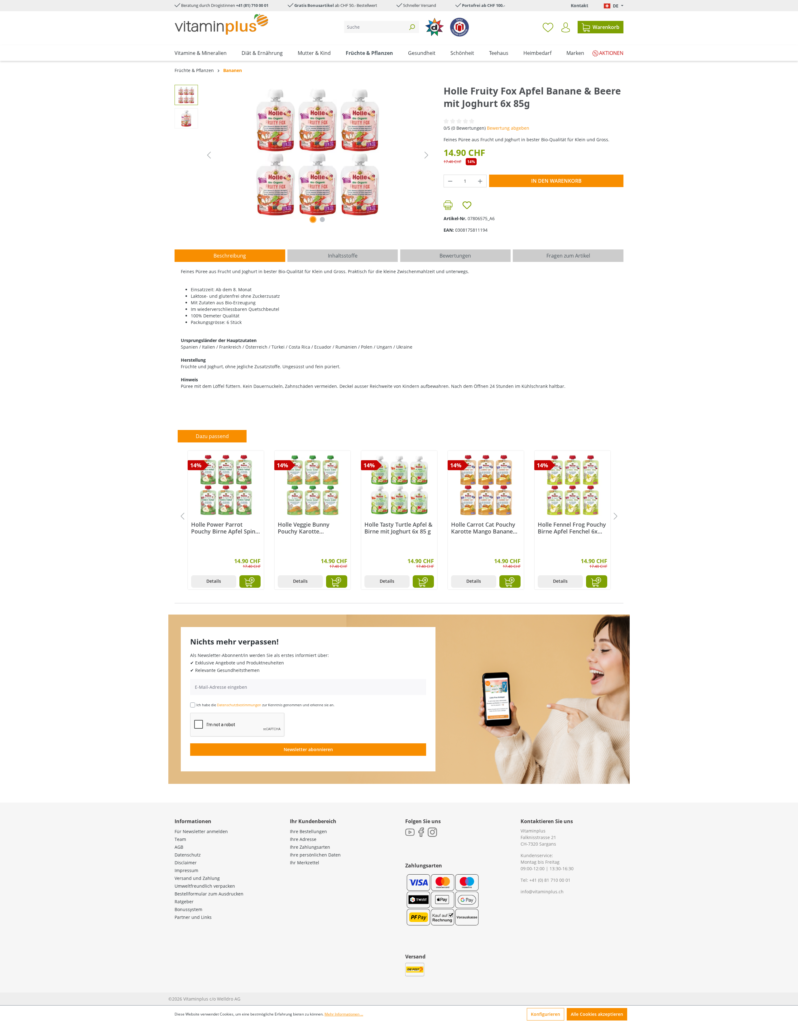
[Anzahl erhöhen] (480, 181)
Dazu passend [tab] (212, 436)
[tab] (230, 255)
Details (213, 581)
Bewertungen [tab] (455, 255)
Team (180, 839)
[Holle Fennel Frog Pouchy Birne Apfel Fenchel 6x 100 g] (572, 485)
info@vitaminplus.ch (542, 892)
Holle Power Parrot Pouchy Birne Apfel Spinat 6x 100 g (226, 528)
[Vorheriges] (209, 155)
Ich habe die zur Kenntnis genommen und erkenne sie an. (265, 704)
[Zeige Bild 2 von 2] (322, 219)
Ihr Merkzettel (304, 863)
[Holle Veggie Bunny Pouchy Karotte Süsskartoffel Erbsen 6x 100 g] (312, 485)
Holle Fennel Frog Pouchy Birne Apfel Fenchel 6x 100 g (572, 528)
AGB (179, 847)
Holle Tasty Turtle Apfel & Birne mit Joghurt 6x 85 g (398, 528)
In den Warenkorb (556, 180)
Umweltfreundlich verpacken (205, 886)
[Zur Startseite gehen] (221, 24)
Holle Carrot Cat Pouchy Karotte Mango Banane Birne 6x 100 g (483, 528)
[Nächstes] (426, 155)
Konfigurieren (545, 1014)
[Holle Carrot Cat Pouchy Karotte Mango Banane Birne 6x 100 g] (486, 485)
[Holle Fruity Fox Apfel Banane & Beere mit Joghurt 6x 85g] (318, 152)
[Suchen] (412, 27)
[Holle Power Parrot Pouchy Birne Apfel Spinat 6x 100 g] (226, 485)
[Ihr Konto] (565, 27)
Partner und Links (193, 917)
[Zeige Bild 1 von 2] (312, 219)
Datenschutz (188, 855)
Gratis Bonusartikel (314, 5)
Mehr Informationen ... (343, 1014)
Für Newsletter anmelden (201, 831)
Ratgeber (184, 902)
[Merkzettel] (548, 27)
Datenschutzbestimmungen (239, 704)
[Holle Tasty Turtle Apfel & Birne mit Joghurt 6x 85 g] (399, 485)
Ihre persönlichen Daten (315, 855)
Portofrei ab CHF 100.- (483, 5)
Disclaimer (186, 863)
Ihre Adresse (303, 839)
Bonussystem (188, 909)
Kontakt (579, 5)
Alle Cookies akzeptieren (597, 1014)
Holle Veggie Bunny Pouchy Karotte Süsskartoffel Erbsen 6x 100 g (309, 528)
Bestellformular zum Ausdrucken (209, 894)
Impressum (186, 870)
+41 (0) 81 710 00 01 (549, 880)
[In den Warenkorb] (250, 581)
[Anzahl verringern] (450, 181)
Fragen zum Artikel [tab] (568, 255)
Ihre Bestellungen (308, 831)
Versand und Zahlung (197, 878)
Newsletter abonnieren (308, 749)
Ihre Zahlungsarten (310, 847)
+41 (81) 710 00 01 (252, 5)
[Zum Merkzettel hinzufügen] (467, 205)
